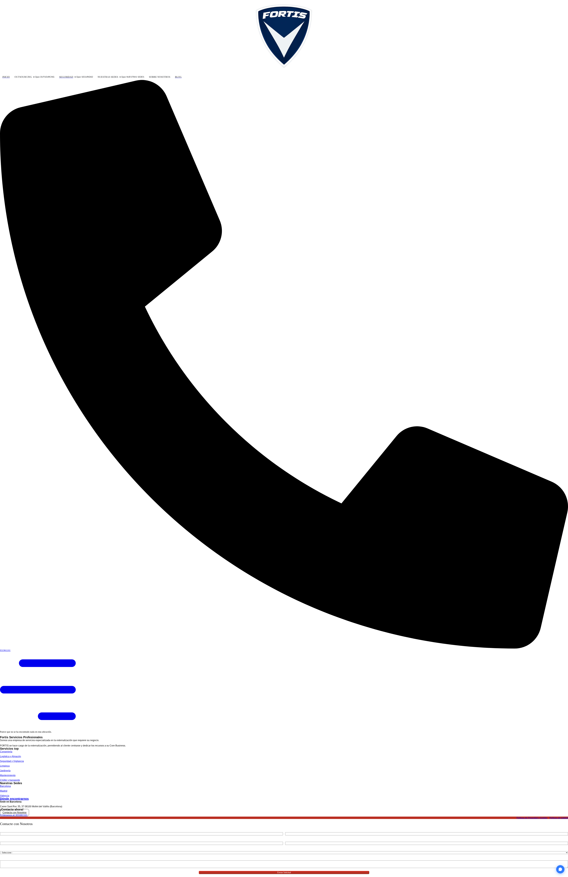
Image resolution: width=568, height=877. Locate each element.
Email (2, 839)
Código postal (291, 839)
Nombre (4, 830)
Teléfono (289, 830)
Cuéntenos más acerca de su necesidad (18, 858)
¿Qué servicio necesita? (11, 849)
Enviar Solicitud (284, 872)
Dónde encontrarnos (14, 798)
